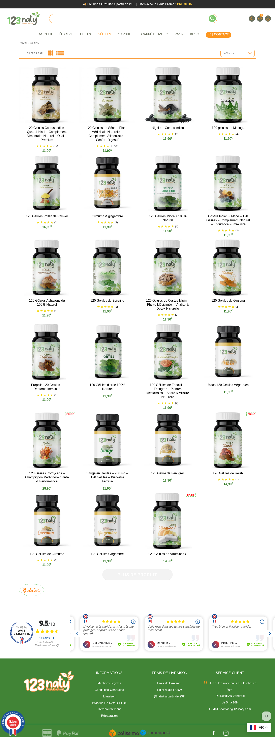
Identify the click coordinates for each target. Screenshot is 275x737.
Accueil (23, 42)
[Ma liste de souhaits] (252, 18)
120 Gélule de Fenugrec (168, 473)
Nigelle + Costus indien (168, 128)
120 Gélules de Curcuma (47, 554)
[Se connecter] (268, 18)
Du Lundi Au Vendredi (230, 695)
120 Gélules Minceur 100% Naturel (168, 218)
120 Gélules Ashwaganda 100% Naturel (47, 302)
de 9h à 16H (230, 702)
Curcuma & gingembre (107, 216)
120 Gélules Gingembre (107, 554)
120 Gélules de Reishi (228, 473)
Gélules (34, 42)
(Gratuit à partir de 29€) (170, 696)
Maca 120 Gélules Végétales (228, 385)
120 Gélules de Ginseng (228, 300)
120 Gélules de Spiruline (107, 300)
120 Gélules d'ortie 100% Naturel (107, 387)
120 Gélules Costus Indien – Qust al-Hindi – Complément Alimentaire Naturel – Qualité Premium (47, 134)
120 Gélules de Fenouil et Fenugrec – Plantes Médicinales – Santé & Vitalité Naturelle (167, 391)
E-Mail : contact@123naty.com (230, 709)
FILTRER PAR (35, 53)
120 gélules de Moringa (228, 128)
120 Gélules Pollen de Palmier (47, 216)
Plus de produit (138, 574)
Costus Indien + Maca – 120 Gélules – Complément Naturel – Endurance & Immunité (228, 220)
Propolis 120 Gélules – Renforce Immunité (47, 387)
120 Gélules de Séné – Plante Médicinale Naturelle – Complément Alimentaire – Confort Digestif (107, 134)
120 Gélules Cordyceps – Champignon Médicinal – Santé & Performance (47, 477)
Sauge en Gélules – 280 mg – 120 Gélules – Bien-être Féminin (107, 477)
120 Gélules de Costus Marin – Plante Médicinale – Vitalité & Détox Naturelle (167, 304)
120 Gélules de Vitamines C (167, 554)
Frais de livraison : (169, 683)
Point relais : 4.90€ (169, 689)
